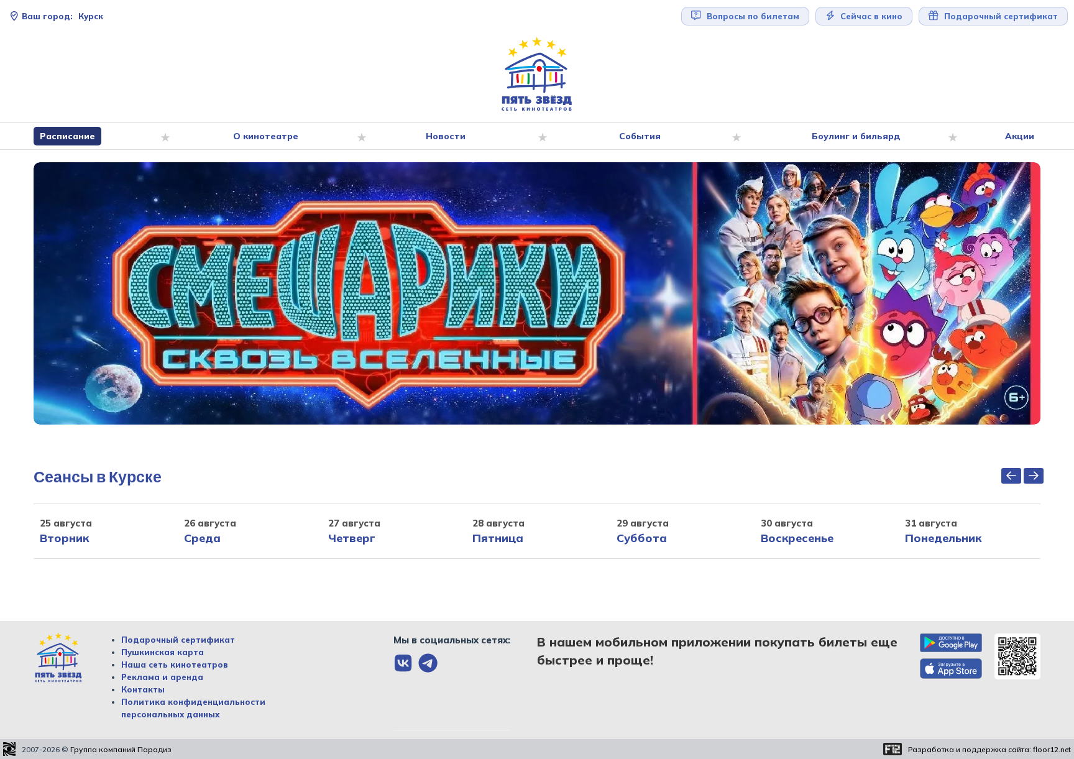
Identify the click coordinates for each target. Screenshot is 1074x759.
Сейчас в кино (870, 16)
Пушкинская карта (162, 652)
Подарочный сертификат (178, 640)
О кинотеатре (265, 136)
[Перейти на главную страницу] (537, 74)
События (640, 136)
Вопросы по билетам (751, 16)
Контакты (143, 689)
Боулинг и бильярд (856, 136)
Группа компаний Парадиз (121, 749)
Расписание (67, 136)
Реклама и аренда (162, 677)
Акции (1019, 136)
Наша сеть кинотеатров (174, 664)
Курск (62, 16)
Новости (446, 136)
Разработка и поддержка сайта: (989, 749)
